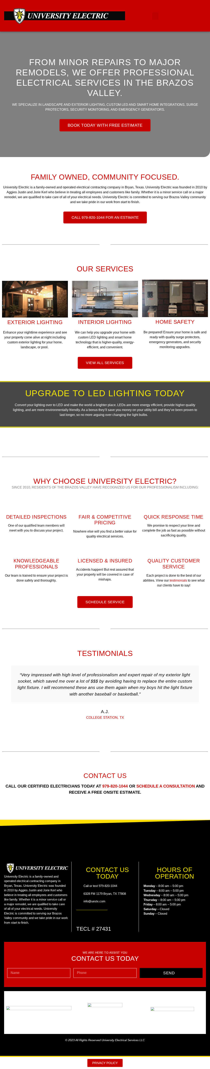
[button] (155, 16)
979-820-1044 (115, 786)
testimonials (178, 580)
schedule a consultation (165, 786)
